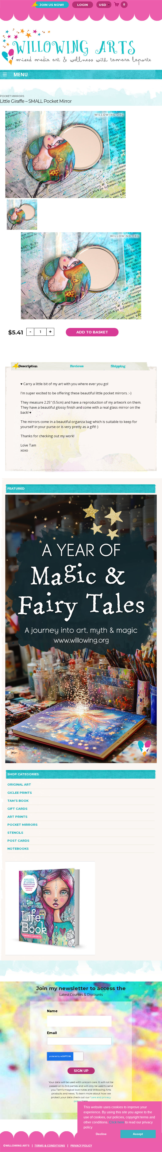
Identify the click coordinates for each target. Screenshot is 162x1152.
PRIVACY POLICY (81, 1145)
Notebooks (18, 849)
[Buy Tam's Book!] (50, 908)
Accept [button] (138, 1134)
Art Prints (17, 817)
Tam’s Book (17, 801)
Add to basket (92, 332)
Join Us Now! (52, 5)
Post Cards (18, 841)
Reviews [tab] (77, 366)
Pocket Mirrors (22, 825)
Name (52, 1011)
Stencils (15, 833)
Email (52, 1033)
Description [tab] (27, 366)
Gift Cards (17, 809)
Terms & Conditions (49, 1145)
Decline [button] (101, 1134)
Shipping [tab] (118, 366)
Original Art (19, 784)
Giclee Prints (19, 793)
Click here (116, 1122)
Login (82, 5)
